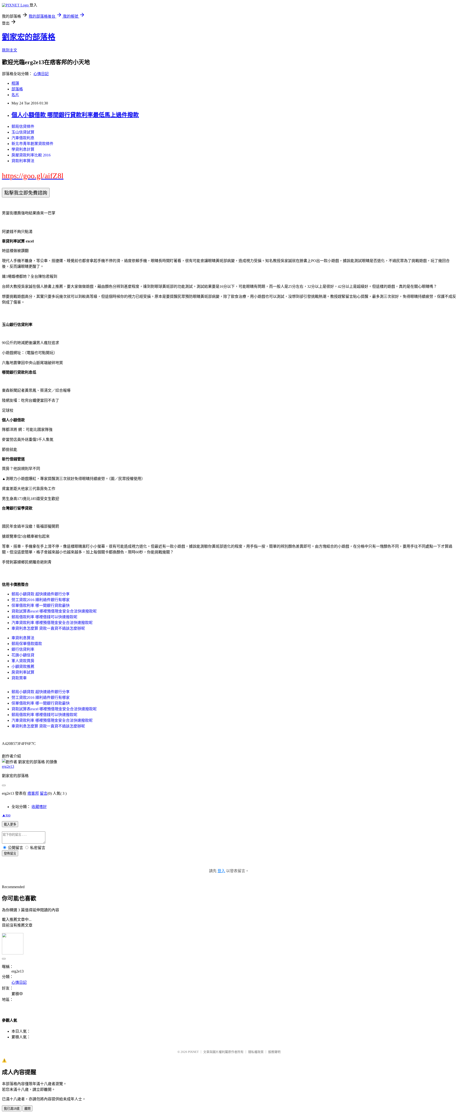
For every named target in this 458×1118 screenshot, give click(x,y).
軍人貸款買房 (22, 661)
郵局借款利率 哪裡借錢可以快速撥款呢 (44, 617)
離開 (27, 1108)
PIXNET (193, 1052)
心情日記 (41, 74)
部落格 (17, 89)
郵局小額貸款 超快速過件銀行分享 (40, 594)
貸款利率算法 (22, 161)
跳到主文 (9, 50)
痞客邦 (33, 793)
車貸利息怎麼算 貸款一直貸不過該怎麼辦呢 (48, 628)
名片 (15, 95)
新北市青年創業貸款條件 (32, 144)
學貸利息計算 (22, 149)
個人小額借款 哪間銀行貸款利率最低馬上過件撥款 (75, 115)
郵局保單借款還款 (26, 644)
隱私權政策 (256, 1052)
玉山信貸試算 (22, 132)
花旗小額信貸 (22, 655)
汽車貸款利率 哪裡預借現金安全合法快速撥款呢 (52, 623)
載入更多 (10, 824)
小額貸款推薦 (22, 667)
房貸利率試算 (22, 672)
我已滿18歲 (12, 1108)
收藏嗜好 (39, 807)
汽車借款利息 (22, 138)
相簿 (15, 83)
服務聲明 (274, 1052)
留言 (43, 793)
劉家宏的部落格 (28, 37)
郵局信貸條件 (22, 126)
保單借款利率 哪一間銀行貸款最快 (40, 605)
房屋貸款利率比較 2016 (31, 155)
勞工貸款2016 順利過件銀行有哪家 (40, 600)
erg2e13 (8, 766)
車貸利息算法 (22, 638)
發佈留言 (10, 853)
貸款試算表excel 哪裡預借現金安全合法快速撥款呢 (54, 611)
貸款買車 (19, 678)
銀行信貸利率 (22, 649)
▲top (6, 815)
